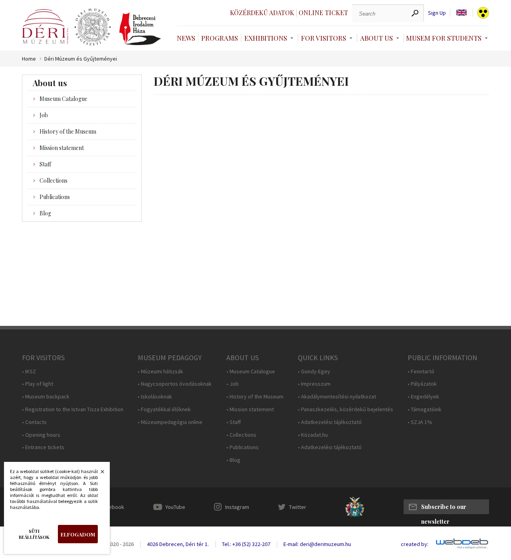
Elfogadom (78, 534)
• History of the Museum (254, 396)
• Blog (233, 460)
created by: (414, 544)
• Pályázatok (422, 384)
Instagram (237, 507)
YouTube (175, 507)
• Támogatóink (425, 409)
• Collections (241, 435)
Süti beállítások (34, 534)
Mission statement (62, 148)
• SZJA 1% (420, 422)
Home (29, 58)
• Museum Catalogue (250, 371)
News (186, 38)
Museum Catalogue (63, 99)
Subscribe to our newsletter (443, 508)
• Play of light (37, 384)
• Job (232, 384)
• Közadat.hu (313, 435)
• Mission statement (250, 409)
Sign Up (437, 13)
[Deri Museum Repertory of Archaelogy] (92, 27)
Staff (45, 164)
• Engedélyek (423, 396)
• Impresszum (314, 384)
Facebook (112, 507)
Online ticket (323, 12)
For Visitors (323, 38)
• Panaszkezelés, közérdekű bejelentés (345, 409)
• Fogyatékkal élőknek (164, 409)
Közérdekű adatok (262, 12)
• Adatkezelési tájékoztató (330, 422)
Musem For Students (443, 38)
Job (44, 115)
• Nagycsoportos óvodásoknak (175, 384)
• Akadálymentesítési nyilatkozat (337, 396)
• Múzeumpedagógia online (170, 422)
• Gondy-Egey (314, 371)
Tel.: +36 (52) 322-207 (246, 544)
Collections (53, 180)
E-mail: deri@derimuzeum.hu (317, 544)
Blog (45, 213)
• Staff (233, 422)
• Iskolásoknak (155, 396)
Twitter (297, 507)
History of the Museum (68, 131)
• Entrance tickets (43, 447)
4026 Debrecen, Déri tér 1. (178, 544)
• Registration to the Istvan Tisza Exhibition (72, 409)
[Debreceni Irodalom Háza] (140, 29)
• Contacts (34, 422)
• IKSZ (29, 371)
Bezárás (98, 474)
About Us (376, 38)
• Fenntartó (421, 371)
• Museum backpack (45, 396)
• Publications (242, 447)
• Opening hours (41, 435)
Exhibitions (265, 38)
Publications (55, 197)
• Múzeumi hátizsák (160, 371)
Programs (219, 38)
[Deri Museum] (45, 26)
